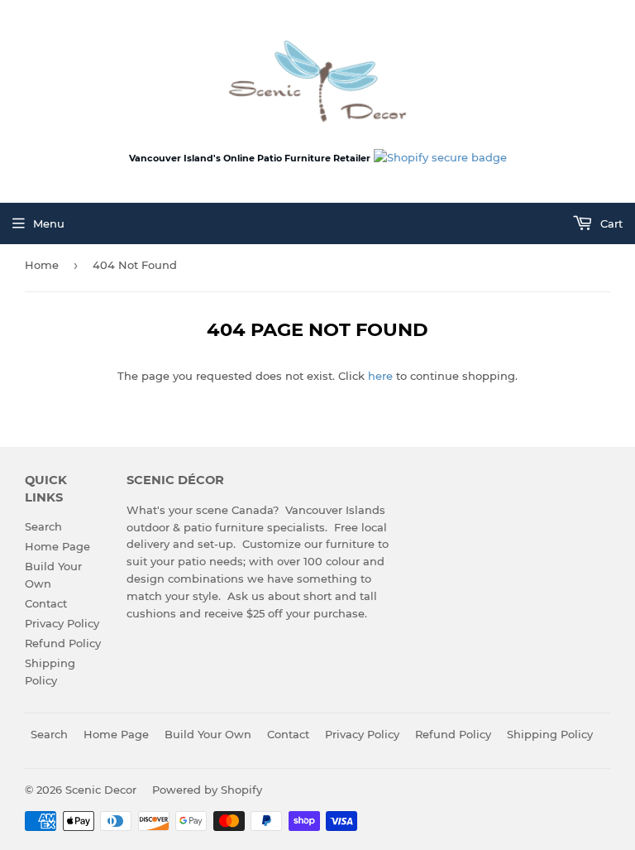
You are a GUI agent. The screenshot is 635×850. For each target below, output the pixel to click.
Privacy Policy (62, 623)
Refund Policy (63, 643)
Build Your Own (208, 734)
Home (42, 264)
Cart (610, 223)
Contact (46, 603)
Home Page (57, 546)
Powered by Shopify (207, 789)
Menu (48, 223)
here (380, 375)
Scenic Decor (100, 789)
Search (43, 526)
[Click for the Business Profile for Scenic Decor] (440, 157)
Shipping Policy (550, 734)
